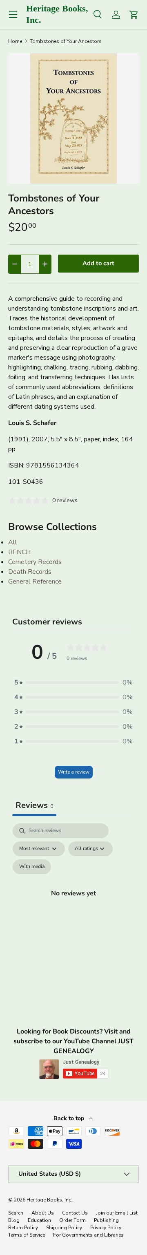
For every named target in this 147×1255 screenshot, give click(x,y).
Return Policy (23, 1227)
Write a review (73, 772)
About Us (42, 1213)
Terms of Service (26, 1235)
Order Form (72, 1220)
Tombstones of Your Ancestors (66, 41)
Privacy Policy (105, 1227)
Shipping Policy (64, 1227)
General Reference (35, 581)
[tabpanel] (73, 902)
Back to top (69, 1118)
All (12, 542)
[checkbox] (32, 866)
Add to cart (98, 263)
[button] (73, 682)
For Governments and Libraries (88, 1235)
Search (15, 1213)
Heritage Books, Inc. (49, 1200)
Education (39, 1220)
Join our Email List (117, 1213)
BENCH (19, 552)
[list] (73, 118)
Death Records (29, 571)
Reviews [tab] (34, 805)
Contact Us (75, 1213)
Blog (14, 1220)
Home (15, 41)
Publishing (106, 1220)
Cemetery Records (35, 561)
